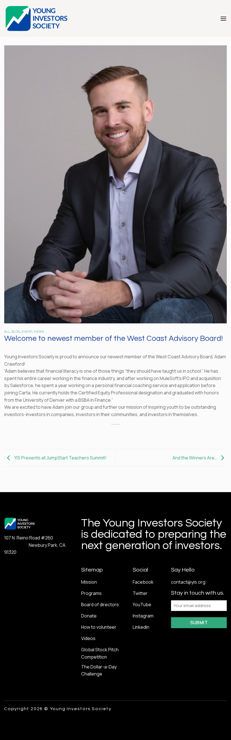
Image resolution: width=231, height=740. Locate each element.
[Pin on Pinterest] (131, 434)
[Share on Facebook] (100, 434)
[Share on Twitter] (110, 434)
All (7, 331)
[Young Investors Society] (36, 18)
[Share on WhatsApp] (90, 434)
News (39, 331)
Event (27, 331)
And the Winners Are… (195, 457)
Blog (16, 331)
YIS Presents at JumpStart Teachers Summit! (59, 457)
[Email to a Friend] (120, 434)
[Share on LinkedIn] (141, 434)
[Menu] (223, 18)
